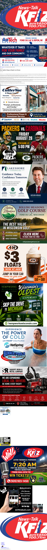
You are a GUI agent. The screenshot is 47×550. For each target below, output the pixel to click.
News (2, 31)
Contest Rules (2, 543)
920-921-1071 (3, 547)
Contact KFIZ (2, 542)
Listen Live (2, 35)
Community (2, 33)
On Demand (2, 34)
